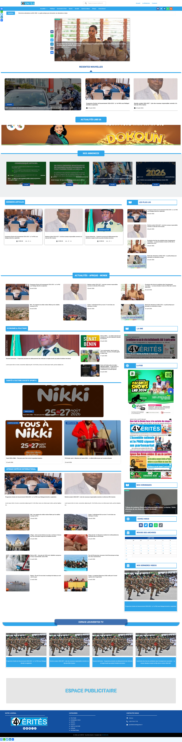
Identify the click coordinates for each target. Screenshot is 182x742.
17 (126, 550)
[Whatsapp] (51, 35)
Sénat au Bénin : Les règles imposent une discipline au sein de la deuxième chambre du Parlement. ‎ (110, 337)
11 (133, 548)
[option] (92, 39)
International (101, 8)
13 (148, 548)
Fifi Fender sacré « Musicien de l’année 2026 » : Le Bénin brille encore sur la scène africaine (88, 458)
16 (170, 548)
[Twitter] (51, 39)
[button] (150, 585)
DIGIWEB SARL (105, 735)
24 (126, 553)
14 (155, 548)
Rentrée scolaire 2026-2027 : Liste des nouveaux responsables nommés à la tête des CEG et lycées (162, 225)
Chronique (127, 490)
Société (77, 8)
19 (141, 550)
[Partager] (1, 20)
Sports (71, 8)
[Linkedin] (51, 44)
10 (126, 548)
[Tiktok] (51, 48)
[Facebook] (51, 31)
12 (141, 548)
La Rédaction (146, 3)
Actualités (43, 8)
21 (155, 550)
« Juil (126, 559)
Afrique (94, 8)
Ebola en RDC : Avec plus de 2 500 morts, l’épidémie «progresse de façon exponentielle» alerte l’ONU (45, 556)
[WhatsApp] (1, 11)
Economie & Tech (61, 8)
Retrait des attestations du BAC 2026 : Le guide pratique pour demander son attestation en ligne (162, 256)
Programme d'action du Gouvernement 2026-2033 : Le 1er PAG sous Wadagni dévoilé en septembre (162, 210)
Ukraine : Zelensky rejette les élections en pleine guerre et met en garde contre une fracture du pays (44, 13)
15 (163, 548)
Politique (52, 8)
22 (163, 550)
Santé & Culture (85, 8)
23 (170, 550)
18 (133, 550)
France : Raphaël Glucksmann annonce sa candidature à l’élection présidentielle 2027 (86, 44)
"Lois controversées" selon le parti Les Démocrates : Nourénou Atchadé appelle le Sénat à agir (110, 352)
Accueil (138, 3)
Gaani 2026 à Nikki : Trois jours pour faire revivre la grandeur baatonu (24, 458)
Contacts (154, 3)
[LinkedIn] (1, 17)
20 (148, 550)
